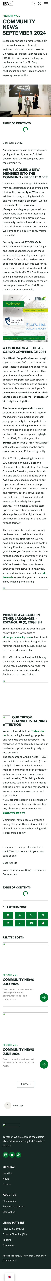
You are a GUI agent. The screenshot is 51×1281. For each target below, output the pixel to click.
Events (6, 1184)
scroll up (18, 1105)
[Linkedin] (5, 1155)
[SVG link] (44, 997)
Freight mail (10, 975)
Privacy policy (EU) (13, 1229)
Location (7, 1173)
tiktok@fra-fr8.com (14, 812)
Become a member (14, 1206)
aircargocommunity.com (17, 637)
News (6, 1178)
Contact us (9, 1212)
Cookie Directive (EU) (15, 1234)
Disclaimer (9, 1245)
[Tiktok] (18, 1155)
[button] (8, 915)
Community (9, 1201)
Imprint (7, 1239)
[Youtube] (12, 1155)
